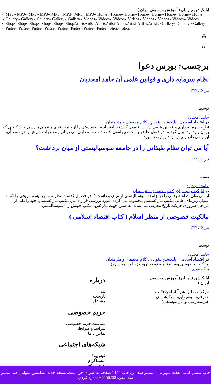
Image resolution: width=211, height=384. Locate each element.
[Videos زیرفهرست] (185, 19)
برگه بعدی (197, 269)
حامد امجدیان (197, 117)
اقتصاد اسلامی (191, 122)
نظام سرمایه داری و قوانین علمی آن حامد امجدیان (144, 79)
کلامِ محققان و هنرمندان (126, 122)
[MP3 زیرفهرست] (83, 14)
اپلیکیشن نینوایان (163, 122)
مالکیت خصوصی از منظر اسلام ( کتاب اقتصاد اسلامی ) (139, 216)
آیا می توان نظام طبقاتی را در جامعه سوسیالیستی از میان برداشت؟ (122, 148)
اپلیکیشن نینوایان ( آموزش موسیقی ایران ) (173, 9)
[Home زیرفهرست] (190, 14)
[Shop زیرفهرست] (63, 23)
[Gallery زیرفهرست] (65, 19)
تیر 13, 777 (200, 90)
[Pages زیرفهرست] (94, 28)
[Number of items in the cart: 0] (204, 46)
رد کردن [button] (85, 377)
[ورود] (105, 36)
